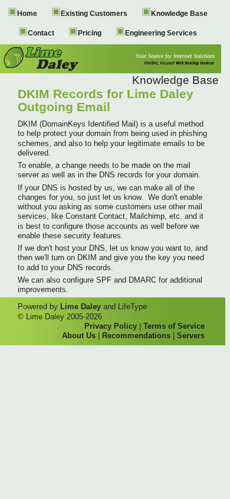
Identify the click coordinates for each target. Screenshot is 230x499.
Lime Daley (80, 306)
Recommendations (136, 335)
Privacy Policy (110, 326)
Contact (41, 33)
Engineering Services (161, 33)
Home (27, 13)
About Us (79, 335)
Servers (191, 335)
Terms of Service (174, 326)
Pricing (89, 33)
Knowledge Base (179, 13)
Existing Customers (94, 13)
